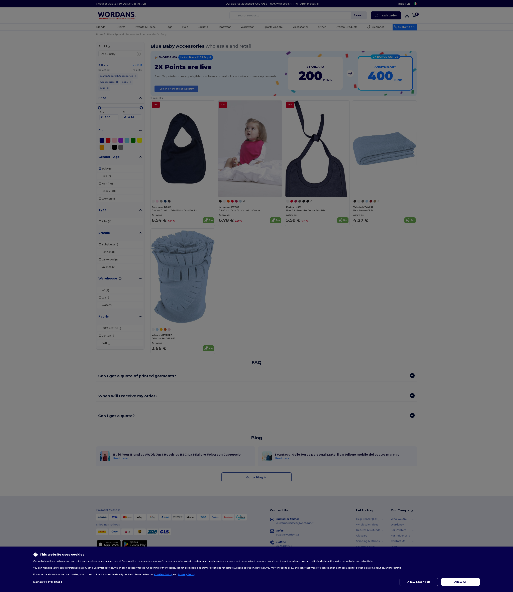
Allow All (460, 581)
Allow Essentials (418, 581)
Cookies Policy (163, 574)
